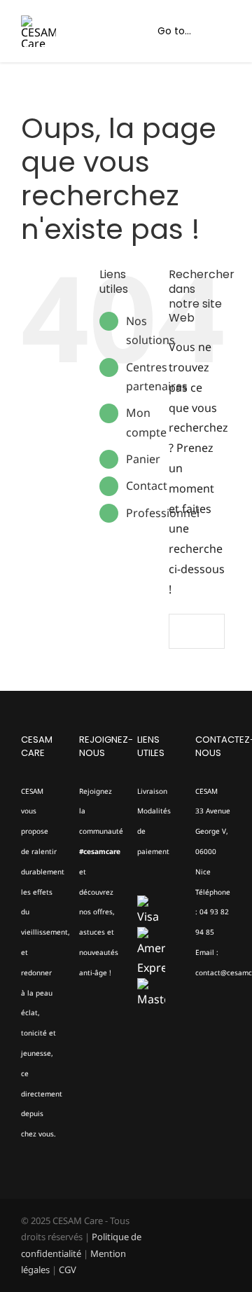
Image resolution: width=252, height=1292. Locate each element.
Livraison (152, 791)
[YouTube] (83, 1053)
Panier (143, 459)
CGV (67, 1269)
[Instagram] (102, 1027)
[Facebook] (83, 1027)
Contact (146, 485)
